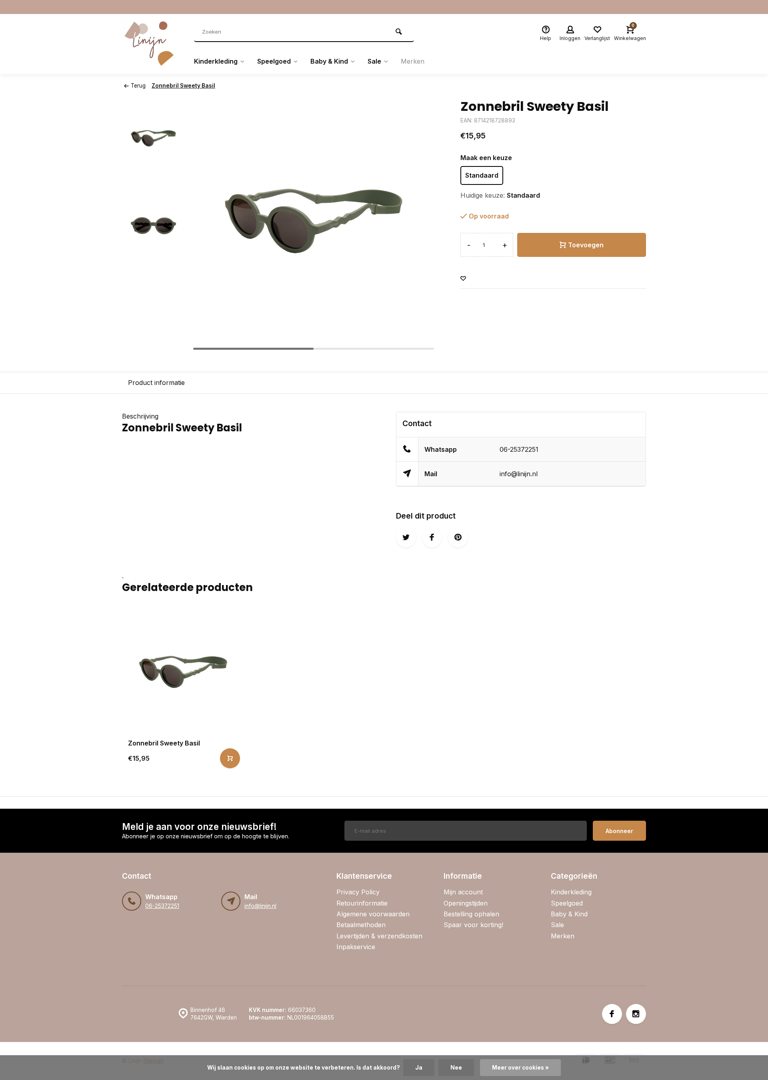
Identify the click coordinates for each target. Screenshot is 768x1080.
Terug (138, 85)
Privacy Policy (358, 892)
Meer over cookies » (520, 1067)
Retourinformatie (362, 903)
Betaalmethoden (361, 925)
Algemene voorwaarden (373, 914)
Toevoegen (586, 245)
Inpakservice (355, 947)
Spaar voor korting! (473, 925)
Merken (412, 61)
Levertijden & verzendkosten (379, 936)
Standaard (481, 175)
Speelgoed (274, 61)
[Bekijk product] (230, 758)
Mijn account (463, 892)
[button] (420, 226)
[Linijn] (152, 44)
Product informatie (156, 383)
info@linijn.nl (519, 474)
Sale (374, 61)
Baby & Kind (329, 61)
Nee (456, 1067)
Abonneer (619, 831)
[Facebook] (612, 1014)
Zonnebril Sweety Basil (183, 85)
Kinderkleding (216, 61)
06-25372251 (519, 449)
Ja (418, 1067)
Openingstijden (466, 903)
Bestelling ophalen (471, 914)
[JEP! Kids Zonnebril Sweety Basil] (183, 672)
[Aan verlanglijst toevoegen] (463, 279)
